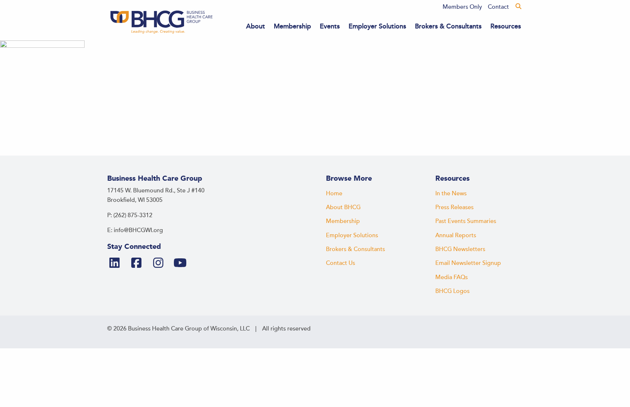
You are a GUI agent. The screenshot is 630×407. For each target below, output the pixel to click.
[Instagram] (161, 263)
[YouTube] (183, 263)
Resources (505, 26)
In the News (451, 193)
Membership (292, 26)
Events (330, 26)
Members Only (462, 7)
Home (334, 193)
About (255, 26)
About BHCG (343, 207)
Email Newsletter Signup (468, 263)
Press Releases (454, 207)
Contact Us (340, 263)
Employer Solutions (377, 26)
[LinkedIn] (117, 263)
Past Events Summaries (465, 221)
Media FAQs (451, 277)
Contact (498, 7)
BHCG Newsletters (460, 249)
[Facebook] (139, 263)
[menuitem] (462, 7)
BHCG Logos (452, 291)
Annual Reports (455, 235)
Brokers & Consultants (448, 26)
